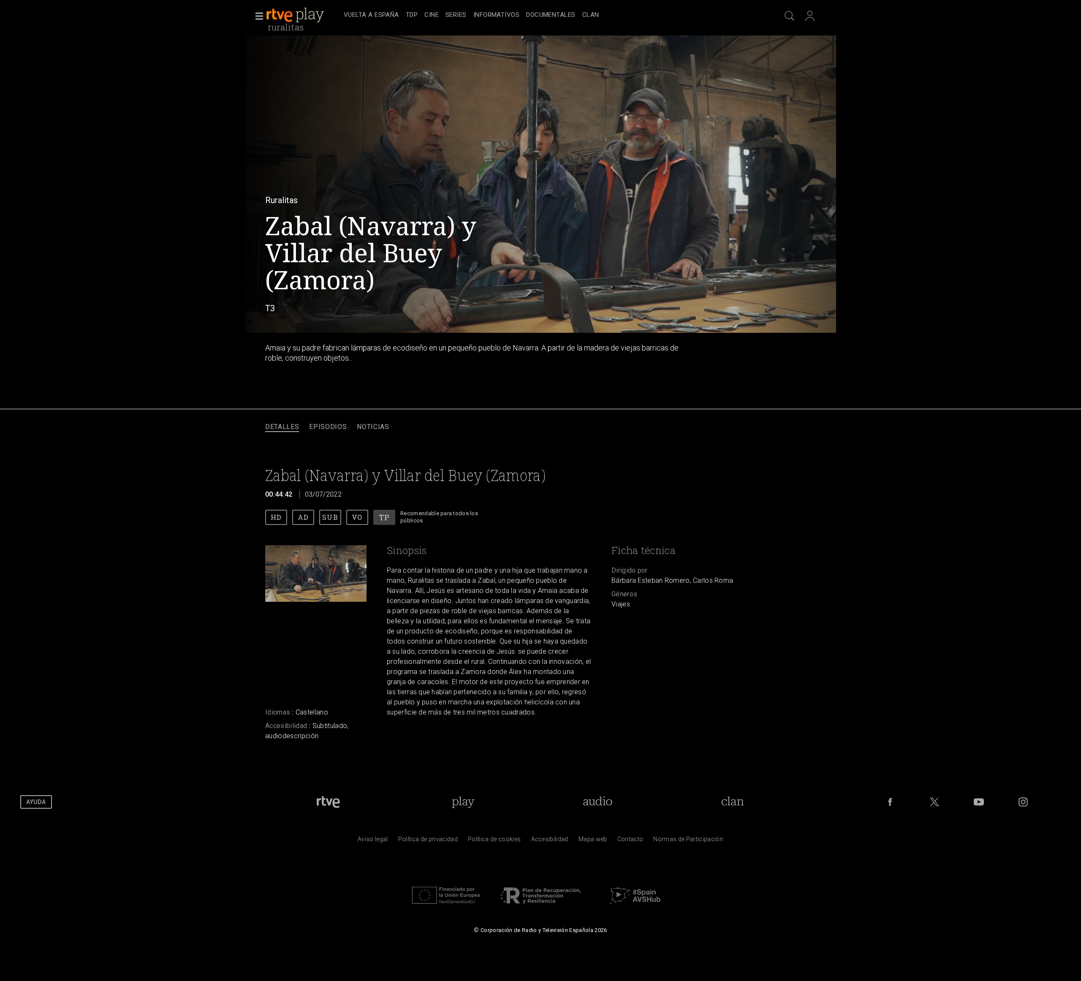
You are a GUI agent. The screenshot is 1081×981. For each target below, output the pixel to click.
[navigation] (549, 15)
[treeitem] (371, 15)
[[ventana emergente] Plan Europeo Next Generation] (446, 906)
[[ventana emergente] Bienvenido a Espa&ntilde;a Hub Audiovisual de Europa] (635, 906)
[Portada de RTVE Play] (296, 15)
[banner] (303, 15)
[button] (256, 16)
